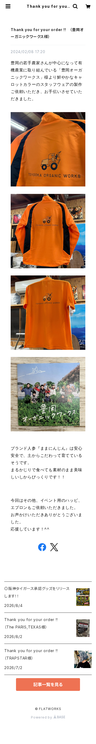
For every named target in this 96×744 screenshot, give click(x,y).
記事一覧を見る (48, 684)
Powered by (42, 717)
